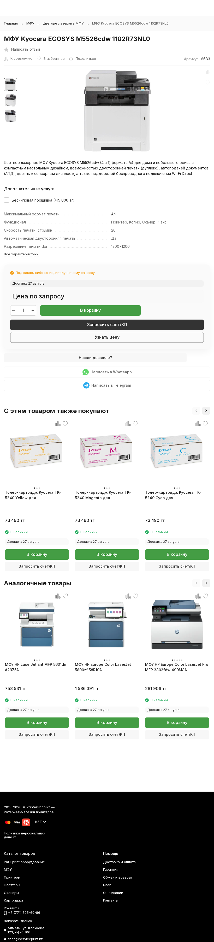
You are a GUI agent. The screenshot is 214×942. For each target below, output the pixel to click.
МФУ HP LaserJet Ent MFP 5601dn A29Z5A (35, 667)
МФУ (30, 23)
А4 (113, 214)
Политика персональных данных (24, 835)
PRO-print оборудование (24, 862)
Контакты (110, 900)
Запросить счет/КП (107, 324)
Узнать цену (107, 337)
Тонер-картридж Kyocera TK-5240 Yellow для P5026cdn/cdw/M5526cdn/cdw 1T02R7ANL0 (33, 495)
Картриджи (13, 900)
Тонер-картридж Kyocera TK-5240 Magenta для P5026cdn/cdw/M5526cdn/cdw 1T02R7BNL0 (103, 495)
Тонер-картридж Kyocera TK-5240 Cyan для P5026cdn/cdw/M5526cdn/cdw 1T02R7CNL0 (173, 495)
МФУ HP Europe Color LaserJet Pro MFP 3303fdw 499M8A (176, 667)
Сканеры (11, 893)
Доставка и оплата (119, 862)
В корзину (90, 310)
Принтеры (12, 877)
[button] (196, 411)
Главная (11, 23)
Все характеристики (21, 254)
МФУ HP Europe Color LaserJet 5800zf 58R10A (103, 667)
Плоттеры (12, 885)
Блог (107, 885)
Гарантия (110, 869)
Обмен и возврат (117, 877)
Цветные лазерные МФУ (63, 23)
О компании (113, 893)
